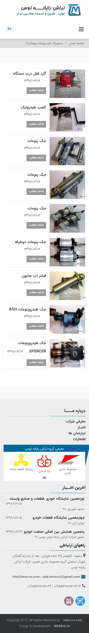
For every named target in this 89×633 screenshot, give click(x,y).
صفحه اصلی (76, 43)
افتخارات (79, 439)
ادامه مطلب (36, 90)
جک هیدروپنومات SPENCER (26, 347)
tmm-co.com (72, 620)
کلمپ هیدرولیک (33, 110)
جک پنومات (35, 144)
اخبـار (81, 427)
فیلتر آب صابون (34, 279)
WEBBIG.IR (62, 626)
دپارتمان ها (77, 433)
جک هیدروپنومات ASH (27, 312)
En (9, 28)
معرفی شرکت (75, 421)
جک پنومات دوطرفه (30, 245)
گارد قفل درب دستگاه (29, 77)
